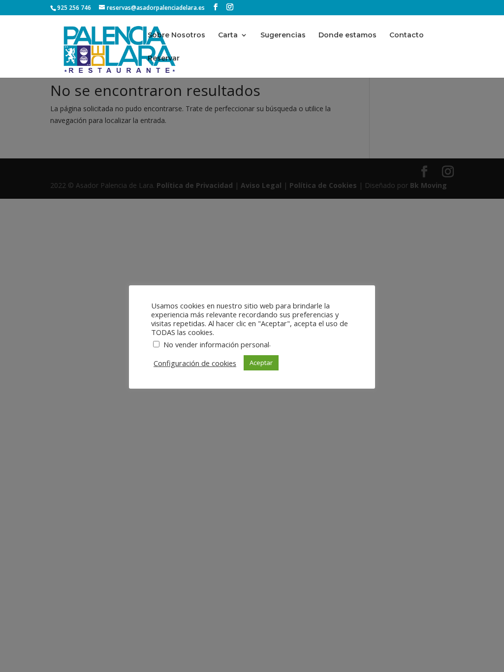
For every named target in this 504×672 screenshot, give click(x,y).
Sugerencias (283, 35)
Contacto (406, 35)
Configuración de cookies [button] (195, 363)
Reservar (164, 58)
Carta (228, 35)
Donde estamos (347, 35)
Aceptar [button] (261, 362)
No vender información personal (216, 344)
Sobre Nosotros (176, 35)
